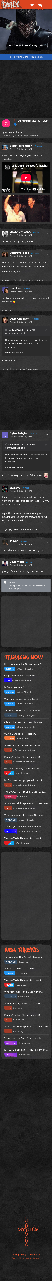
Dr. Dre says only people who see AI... (24, 780)
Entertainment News (25, 749)
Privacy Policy (19, 1254)
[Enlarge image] (26, 208)
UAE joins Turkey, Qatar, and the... (22, 768)
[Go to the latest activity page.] (32, 4)
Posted (21, 148)
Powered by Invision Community (26, 1257)
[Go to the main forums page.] (40, 4)
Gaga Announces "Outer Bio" (20, 675)
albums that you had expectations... (24, 722)
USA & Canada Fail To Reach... (20, 733)
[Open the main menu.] (48, 4)
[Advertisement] (26, 87)
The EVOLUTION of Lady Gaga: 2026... (25, 791)
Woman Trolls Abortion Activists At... (24, 838)
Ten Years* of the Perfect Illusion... (23, 710)
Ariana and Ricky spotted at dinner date (26, 803)
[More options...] (47, 147)
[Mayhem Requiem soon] (26, 31)
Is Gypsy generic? (14, 687)
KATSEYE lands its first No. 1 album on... (26, 1049)
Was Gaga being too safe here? (21, 698)
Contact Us (34, 1254)
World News (24, 738)
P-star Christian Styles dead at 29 (22, 756)
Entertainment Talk (27, 726)
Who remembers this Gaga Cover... (23, 814)
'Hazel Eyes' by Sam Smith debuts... (23, 826)
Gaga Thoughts (30, 135)
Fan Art (23, 796)
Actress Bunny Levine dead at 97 (22, 745)
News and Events (23, 680)
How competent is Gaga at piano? (22, 663)
